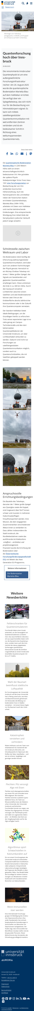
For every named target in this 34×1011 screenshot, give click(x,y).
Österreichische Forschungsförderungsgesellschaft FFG (17, 557)
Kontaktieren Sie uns (8, 980)
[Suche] (23, 3)
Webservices (16, 1008)
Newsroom (9, 7)
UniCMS (9, 1008)
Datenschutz (5, 986)
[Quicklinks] (27, 3)
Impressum (5, 984)
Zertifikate (4, 993)
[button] (7, 153)
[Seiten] (31, 3)
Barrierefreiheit (6, 990)
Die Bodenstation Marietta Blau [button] (14, 574)
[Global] (27, 3)
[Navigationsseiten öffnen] (2, 7)
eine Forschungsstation (16, 183)
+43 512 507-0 (12, 978)
